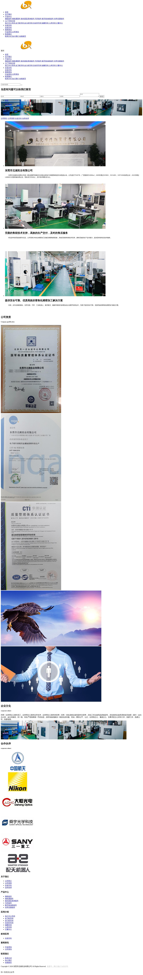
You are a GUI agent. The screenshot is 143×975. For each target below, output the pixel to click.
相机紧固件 (16, 19)
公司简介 (4, 118)
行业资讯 (8, 32)
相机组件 (8, 19)
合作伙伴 (25, 118)
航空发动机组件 (48, 19)
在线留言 (22, 36)
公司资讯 (15, 32)
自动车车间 (37, 23)
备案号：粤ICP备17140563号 (57, 966)
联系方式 (8, 36)
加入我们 (15, 36)
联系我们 (8, 34)
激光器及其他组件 (28, 19)
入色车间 (52, 23)
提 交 (101, 96)
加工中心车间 (10, 23)
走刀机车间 (19, 23)
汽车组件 (38, 19)
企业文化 (8, 25)
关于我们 (8, 14)
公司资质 (11, 118)
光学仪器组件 (59, 19)
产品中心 (8, 16)
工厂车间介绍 (10, 21)
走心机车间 (28, 23)
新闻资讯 (8, 30)
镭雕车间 (45, 23)
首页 (6, 12)
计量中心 (59, 23)
